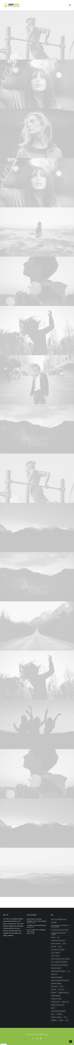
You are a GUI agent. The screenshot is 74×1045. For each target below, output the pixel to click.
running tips (65, 1002)
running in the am (56, 998)
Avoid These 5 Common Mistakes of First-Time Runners (36, 920)
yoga (66, 1020)
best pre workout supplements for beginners (59, 926)
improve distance (56, 968)
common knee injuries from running (58, 933)
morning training (56, 983)
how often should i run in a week (60, 959)
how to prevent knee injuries (59, 962)
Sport (53, 1014)
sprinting (59, 1014)
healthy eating (55, 955)
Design (53, 937)
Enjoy (64, 943)
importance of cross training (59, 965)
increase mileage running (58, 971)
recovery (53, 989)
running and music (63, 992)
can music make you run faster (59, 930)
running (53, 992)
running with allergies (57, 1005)
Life (68, 971)
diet (58, 937)
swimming (54, 1020)
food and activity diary (57, 949)
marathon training (56, 977)
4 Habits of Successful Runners (36, 925)
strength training (56, 1017)
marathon (54, 974)
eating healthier (55, 943)
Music (61, 986)
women (61, 1020)
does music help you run (58, 940)
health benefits (55, 952)
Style (65, 1017)
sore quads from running (58, 1011)
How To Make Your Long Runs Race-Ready (36, 931)
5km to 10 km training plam (58, 919)
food (60, 946)
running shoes (55, 1002)
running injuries (55, 995)
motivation (54, 986)
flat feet (53, 946)
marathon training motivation (59, 980)
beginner (53, 922)
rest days (61, 989)
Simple (53, 1008)
